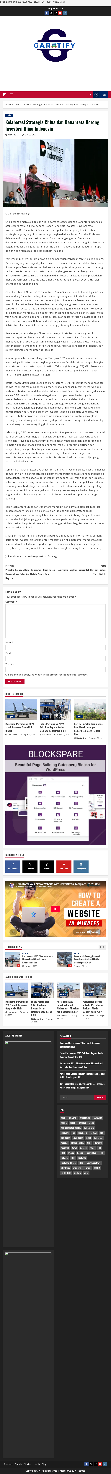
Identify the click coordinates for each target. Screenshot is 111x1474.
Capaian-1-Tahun (86, 1122)
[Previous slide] (100, 947)
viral (86, 1173)
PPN (73, 1158)
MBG (89, 1143)
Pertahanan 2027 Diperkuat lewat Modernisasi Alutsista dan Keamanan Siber (68, 1007)
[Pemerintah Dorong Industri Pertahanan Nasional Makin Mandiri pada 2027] (94, 990)
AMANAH (72, 1117)
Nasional (65, 1148)
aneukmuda (85, 1117)
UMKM (97, 1168)
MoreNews (65, 1470)
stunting (77, 1168)
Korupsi (64, 1143)
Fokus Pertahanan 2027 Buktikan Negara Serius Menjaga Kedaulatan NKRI (53, 727)
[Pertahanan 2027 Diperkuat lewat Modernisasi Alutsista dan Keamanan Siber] (68, 990)
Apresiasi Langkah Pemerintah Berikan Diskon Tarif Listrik (82, 570)
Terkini (88, 1168)
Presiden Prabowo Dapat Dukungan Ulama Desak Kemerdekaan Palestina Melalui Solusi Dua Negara (30, 572)
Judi (101, 1132)
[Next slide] (104, 947)
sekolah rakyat (93, 1163)
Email (9, 653)
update (77, 1173)
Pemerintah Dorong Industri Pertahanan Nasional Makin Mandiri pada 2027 (12, 959)
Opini (9, 115)
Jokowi (94, 1132)
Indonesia (82, 1132)
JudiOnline (65, 1137)
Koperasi (98, 1137)
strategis (65, 1168)
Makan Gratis (77, 1143)
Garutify (55, 73)
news (92, 1148)
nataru (83, 1148)
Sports (18, 1464)
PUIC (81, 1163)
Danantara (89, 1127)
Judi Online (78, 1137)
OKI (99, 1148)
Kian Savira (13, 134)
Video (104, 94)
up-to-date (66, 1173)
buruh (72, 1122)
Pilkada (64, 1158)
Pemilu (80, 1153)
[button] (4, 94)
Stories (27, 1464)
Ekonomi (64, 1132)
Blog (44, 1464)
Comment (11, 601)
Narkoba (98, 1143)
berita (64, 1122)
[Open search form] (90, 94)
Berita (25, 953)
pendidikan (91, 1153)
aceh (63, 1117)
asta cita (98, 1117)
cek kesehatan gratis (71, 1127)
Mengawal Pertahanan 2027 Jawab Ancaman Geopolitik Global (19, 727)
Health (36, 1464)
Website (9, 664)
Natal (74, 1148)
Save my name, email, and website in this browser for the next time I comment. (48, 674)
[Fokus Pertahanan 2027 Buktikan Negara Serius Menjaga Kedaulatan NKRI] (55, 709)
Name (9, 642)
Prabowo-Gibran (68, 1163)
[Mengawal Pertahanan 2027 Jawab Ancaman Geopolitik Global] (21, 709)
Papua (71, 1153)
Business (8, 1464)
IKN (73, 1132)
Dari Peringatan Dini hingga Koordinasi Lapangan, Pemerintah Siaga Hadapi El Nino (88, 729)
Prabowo (82, 1158)
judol (88, 1137)
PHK (102, 1153)
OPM (63, 1153)
